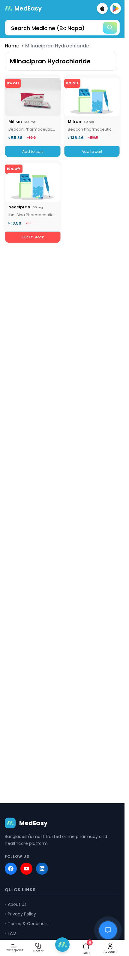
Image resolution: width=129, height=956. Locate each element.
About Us (17, 904)
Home (12, 45)
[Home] (62, 944)
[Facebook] (11, 869)
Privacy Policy (22, 914)
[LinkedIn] (42, 869)
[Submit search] (110, 28)
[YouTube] (26, 869)
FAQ (12, 933)
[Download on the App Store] (102, 8)
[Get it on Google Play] (115, 8)
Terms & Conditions (29, 924)
